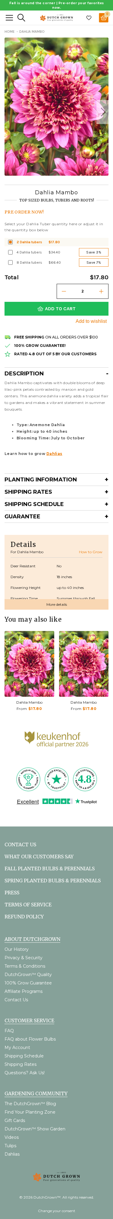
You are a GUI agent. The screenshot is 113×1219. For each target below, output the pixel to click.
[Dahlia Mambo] (29, 664)
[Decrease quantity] (64, 291)
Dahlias (54, 453)
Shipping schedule (34, 504)
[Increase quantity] (101, 291)
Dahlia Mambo (29, 702)
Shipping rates (28, 492)
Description (24, 373)
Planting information (41, 479)
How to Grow (90, 552)
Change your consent (56, 1210)
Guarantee (22, 516)
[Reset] (9, 18)
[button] (102, 112)
